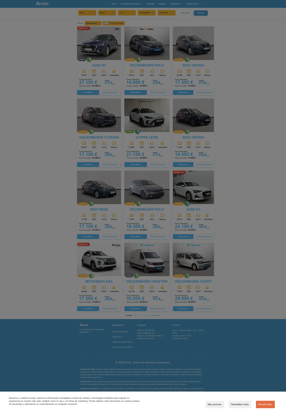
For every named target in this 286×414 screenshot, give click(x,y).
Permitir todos (265, 404)
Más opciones (214, 404)
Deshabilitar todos (240, 404)
